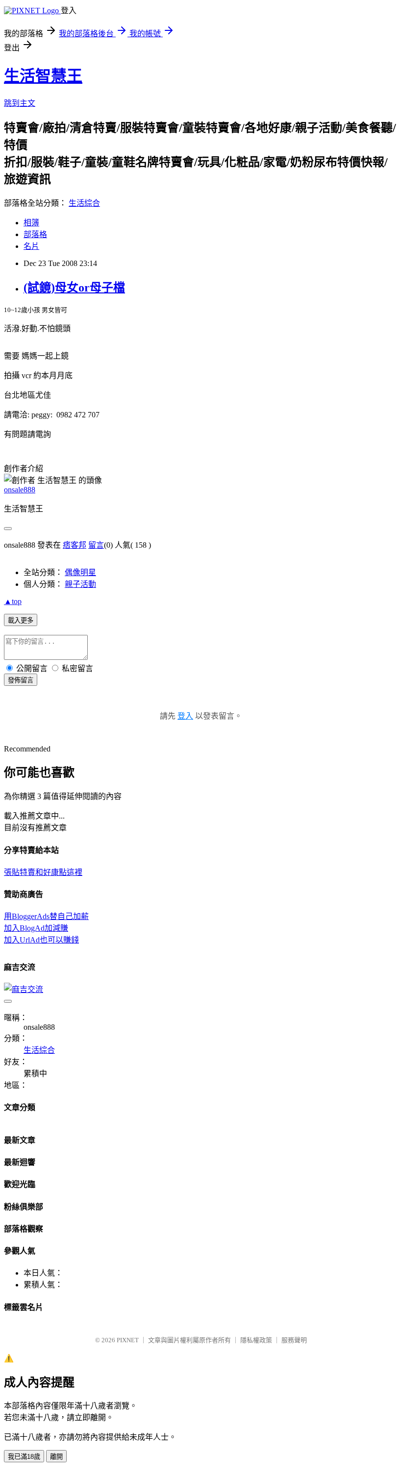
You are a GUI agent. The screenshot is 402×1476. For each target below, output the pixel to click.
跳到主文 (19, 103)
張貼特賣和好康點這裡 (43, 872)
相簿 (31, 222)
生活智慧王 (43, 76)
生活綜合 (84, 203)
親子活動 (80, 584)
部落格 (35, 234)
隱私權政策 (256, 1340)
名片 (31, 246)
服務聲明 (294, 1340)
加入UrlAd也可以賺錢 (41, 940)
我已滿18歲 (24, 1456)
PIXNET (128, 1340)
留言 (96, 545)
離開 (56, 1456)
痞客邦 (74, 545)
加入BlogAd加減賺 (36, 928)
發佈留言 (20, 680)
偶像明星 (80, 572)
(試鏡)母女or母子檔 (74, 287)
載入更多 (20, 620)
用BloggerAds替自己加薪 (46, 916)
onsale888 (19, 489)
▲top (13, 601)
